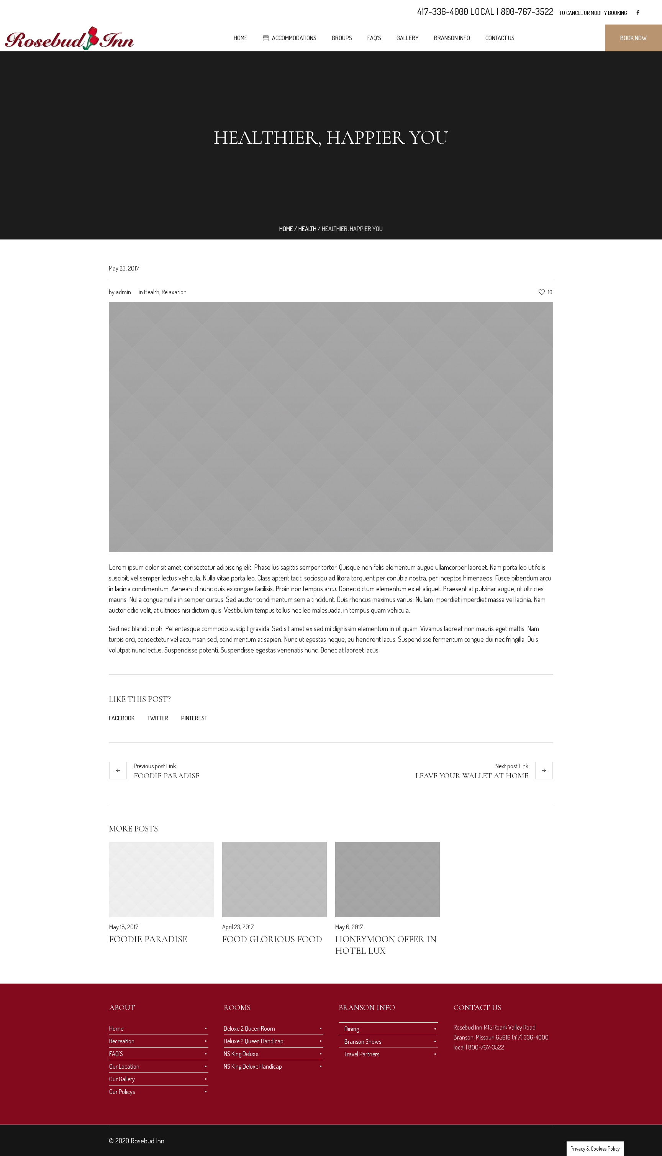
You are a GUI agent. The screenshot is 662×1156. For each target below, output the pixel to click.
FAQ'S (116, 1054)
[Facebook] (638, 13)
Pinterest (194, 718)
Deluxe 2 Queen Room (249, 1028)
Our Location (124, 1066)
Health (307, 229)
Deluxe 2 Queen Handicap (253, 1041)
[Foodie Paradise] (161, 880)
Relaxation (174, 292)
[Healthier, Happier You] (331, 426)
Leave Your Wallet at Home (471, 776)
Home (286, 229)
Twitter (157, 718)
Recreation (121, 1041)
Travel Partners (361, 1054)
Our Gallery (122, 1079)
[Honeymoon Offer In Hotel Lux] (387, 880)
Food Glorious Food (272, 939)
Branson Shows (362, 1041)
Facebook (121, 718)
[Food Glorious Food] (274, 880)
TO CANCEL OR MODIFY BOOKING (593, 13)
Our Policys (122, 1091)
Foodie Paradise (167, 776)
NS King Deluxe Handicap (253, 1066)
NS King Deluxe (241, 1054)
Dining (351, 1029)
